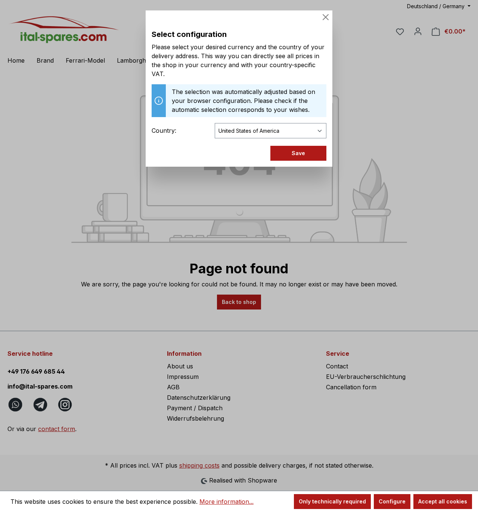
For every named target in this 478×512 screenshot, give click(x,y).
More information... (226, 501)
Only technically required (332, 501)
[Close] (325, 17)
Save (298, 153)
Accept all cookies (442, 501)
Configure (392, 501)
